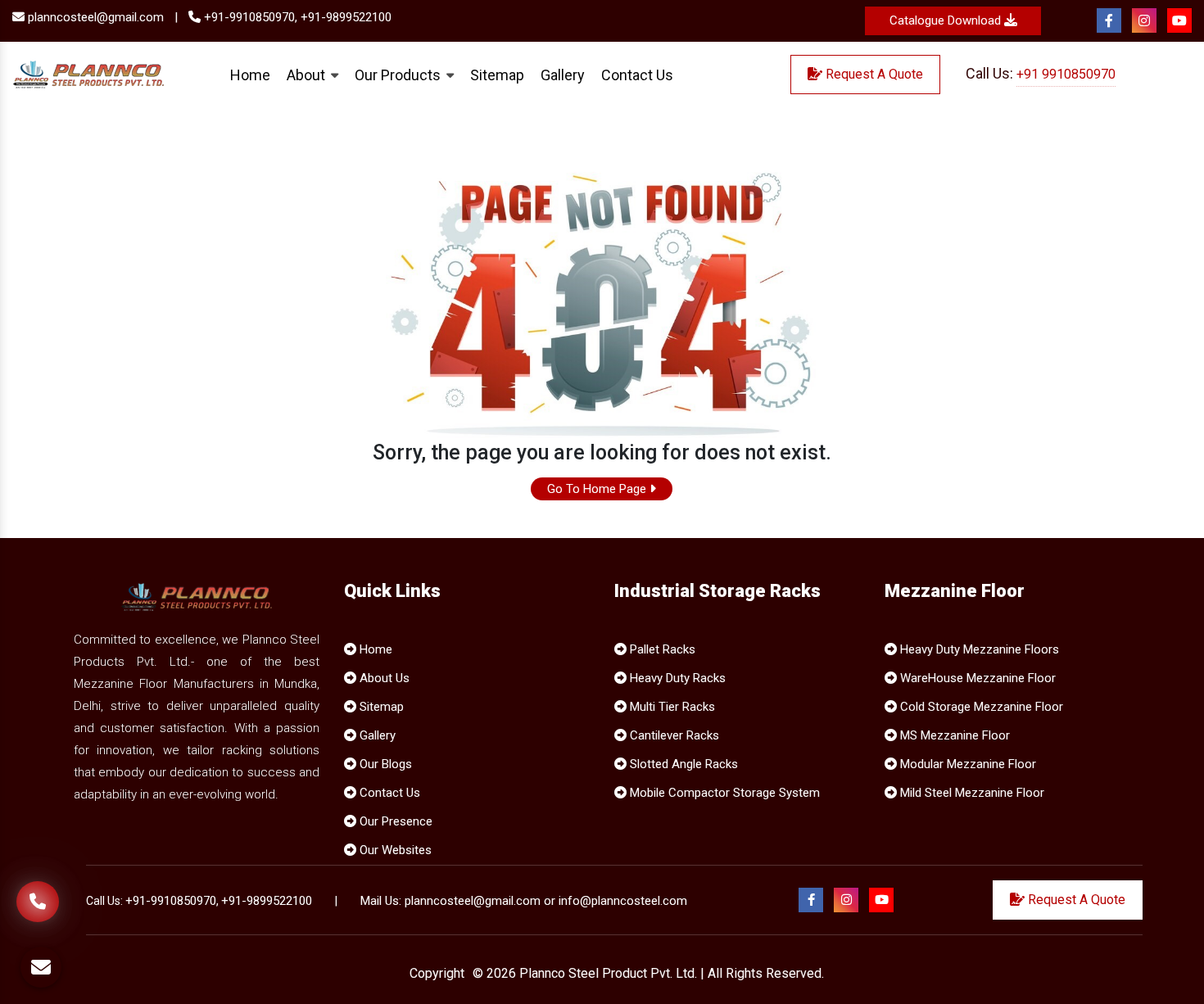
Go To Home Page (598, 489)
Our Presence (394, 821)
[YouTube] (1179, 21)
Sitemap (497, 74)
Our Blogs (384, 764)
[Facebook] (1109, 21)
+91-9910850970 (170, 900)
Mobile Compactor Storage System (723, 792)
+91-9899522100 (346, 17)
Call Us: (1041, 73)
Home (250, 74)
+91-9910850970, (249, 17)
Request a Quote (872, 74)
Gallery (563, 74)
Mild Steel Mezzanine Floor (970, 792)
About (307, 74)
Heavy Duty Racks (676, 678)
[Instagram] (1144, 21)
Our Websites (394, 850)
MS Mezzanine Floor (953, 735)
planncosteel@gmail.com (94, 17)
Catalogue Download (946, 20)
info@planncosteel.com (623, 900)
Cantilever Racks (673, 735)
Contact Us (637, 74)
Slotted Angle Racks (682, 764)
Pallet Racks (661, 649)
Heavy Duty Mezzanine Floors (978, 649)
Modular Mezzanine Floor (966, 764)
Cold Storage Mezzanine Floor (980, 706)
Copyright (437, 973)
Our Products (399, 74)
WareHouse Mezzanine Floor (976, 678)
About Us (383, 678)
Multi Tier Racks (671, 706)
